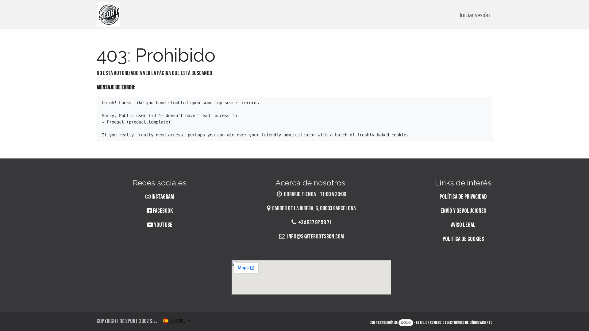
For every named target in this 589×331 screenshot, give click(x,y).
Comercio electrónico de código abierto (461, 322)
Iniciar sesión (475, 14)
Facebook (162, 211)
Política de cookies (463, 239)
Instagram (163, 196)
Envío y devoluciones (463, 211)
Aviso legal (463, 225)
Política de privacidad (463, 196)
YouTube (162, 225)
